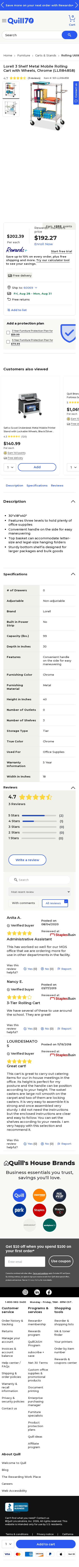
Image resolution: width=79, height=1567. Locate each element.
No (47, 968)
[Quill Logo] (21, 20)
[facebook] (49, 1292)
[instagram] (25, 1292)
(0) (62, 827)
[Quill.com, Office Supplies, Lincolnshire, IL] (16, 1508)
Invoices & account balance (9, 1352)
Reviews (57, 485)
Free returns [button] (21, 299)
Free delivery (22, 275)
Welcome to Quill (14, 1463)
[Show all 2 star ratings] (39, 832)
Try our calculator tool (53, 260)
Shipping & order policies (11, 1375)
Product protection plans (35, 1426)
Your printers (63, 1341)
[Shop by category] (4, 20)
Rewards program (34, 1332)
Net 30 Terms (38, 1362)
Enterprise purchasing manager (35, 1401)
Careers (7, 1483)
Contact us (9, 1408)
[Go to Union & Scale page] (30, 1226)
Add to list (19, 310)
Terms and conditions (40, 1273)
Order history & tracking (12, 1322)
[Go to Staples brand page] (39, 1211)
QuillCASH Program (35, 1343)
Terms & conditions (17, 1534)
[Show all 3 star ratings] (39, 827)
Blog (5, 1469)
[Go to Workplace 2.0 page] (50, 1226)
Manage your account (11, 1339)
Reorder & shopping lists (64, 1322)
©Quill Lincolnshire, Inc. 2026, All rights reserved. (33, 1521)
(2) (61, 815)
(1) (61, 821)
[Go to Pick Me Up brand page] (60, 1196)
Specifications (37, 485)
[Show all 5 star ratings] (39, 815)
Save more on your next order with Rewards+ (40, 5)
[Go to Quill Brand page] (19, 1196)
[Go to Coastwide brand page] (39, 1196)
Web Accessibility (14, 1490)
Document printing (35, 1389)
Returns (7, 1331)
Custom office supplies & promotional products (38, 1375)
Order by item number (64, 1350)
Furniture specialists (35, 1413)
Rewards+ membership (37, 1322)
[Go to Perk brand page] (19, 1211)
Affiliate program (34, 1445)
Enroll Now (43, 244)
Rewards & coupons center (65, 1360)
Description (14, 485)
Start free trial (61, 251)
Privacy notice (45, 1534)
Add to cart (46, 1544)
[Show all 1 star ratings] (38, 838)
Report (66, 968)
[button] (76, 5)
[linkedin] (37, 1292)
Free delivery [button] (15, 457)
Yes (30, 968)
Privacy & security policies (13, 1399)
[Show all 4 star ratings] (39, 821)
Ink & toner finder (62, 1332)
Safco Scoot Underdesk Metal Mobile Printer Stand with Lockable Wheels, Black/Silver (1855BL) (29, 429)
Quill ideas (35, 1436)
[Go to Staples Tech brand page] (60, 1211)
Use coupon (61, 1261)
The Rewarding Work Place (21, 1476)
